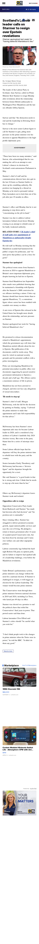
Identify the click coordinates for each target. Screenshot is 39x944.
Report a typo (8, 651)
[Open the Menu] (4, 3)
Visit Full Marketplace (29, 665)
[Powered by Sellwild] (33, 788)
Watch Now (33, 3)
